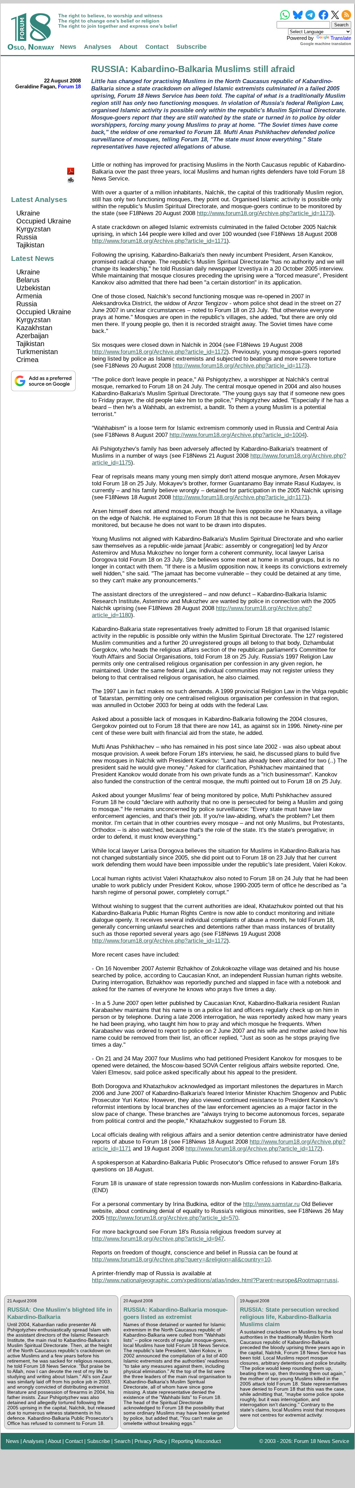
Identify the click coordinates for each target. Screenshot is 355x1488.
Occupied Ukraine (43, 221)
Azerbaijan (32, 336)
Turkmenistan (37, 351)
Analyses (97, 46)
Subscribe (191, 46)
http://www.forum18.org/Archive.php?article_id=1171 (159, 241)
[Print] (71, 178)
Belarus (28, 280)
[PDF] (71, 169)
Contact (156, 46)
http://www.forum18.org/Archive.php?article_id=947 (158, 1238)
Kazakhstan (34, 328)
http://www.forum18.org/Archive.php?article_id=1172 (159, 352)
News (68, 46)
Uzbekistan (33, 288)
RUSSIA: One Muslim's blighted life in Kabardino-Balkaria (59, 1313)
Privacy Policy (151, 1441)
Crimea (27, 359)
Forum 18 (69, 86)
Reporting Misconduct (196, 1441)
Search (122, 1441)
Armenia (29, 296)
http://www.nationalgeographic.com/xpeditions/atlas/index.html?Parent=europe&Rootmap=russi (214, 1280)
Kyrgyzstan (33, 229)
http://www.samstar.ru (271, 1204)
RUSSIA (108, 69)
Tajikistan (30, 245)
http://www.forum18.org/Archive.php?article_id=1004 (237, 435)
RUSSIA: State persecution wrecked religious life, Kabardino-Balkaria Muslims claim (289, 1317)
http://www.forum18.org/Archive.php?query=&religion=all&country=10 (181, 1259)
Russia (26, 237)
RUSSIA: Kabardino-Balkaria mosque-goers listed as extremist (175, 1313)
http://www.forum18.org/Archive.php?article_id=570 (172, 1218)
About (128, 46)
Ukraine (28, 213)
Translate (340, 38)
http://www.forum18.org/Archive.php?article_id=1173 (264, 213)
